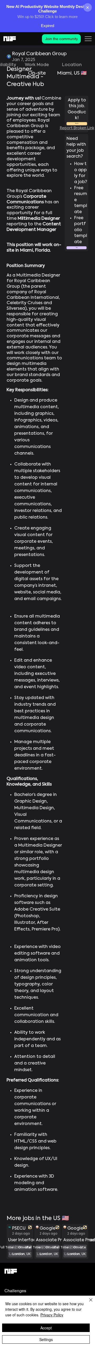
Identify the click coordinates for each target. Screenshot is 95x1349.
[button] (76, 247)
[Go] (30, 1227)
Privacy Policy (51, 1314)
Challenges (15, 1290)
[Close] (87, 1303)
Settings (46, 1339)
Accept (46, 1327)
